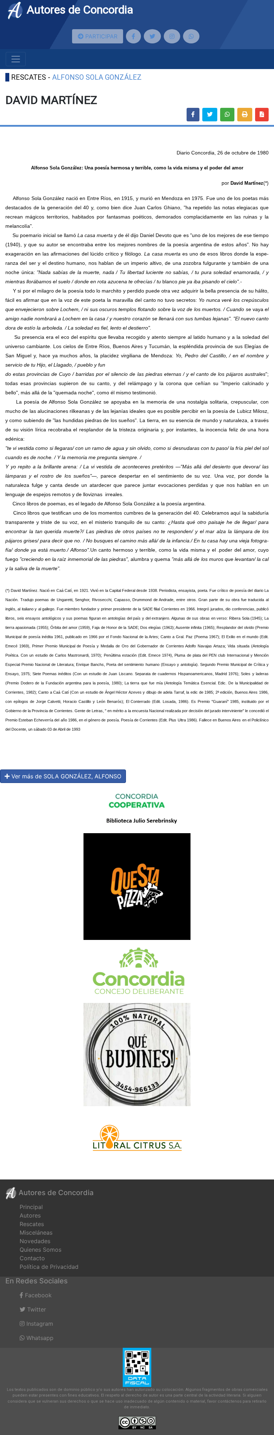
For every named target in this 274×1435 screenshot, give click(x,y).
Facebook (37, 1295)
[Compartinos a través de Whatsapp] (191, 36)
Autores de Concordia (78, 9)
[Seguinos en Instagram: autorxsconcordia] (172, 36)
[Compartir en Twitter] (209, 114)
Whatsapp (39, 1337)
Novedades (35, 1241)
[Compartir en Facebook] (193, 114)
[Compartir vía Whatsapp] (227, 114)
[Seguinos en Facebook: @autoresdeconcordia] (133, 36)
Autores (30, 1215)
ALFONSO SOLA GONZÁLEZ (97, 77)
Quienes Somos (40, 1249)
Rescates (32, 1224)
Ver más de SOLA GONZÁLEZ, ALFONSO (65, 776)
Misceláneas (36, 1232)
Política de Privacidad (49, 1266)
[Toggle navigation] (16, 59)
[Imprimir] (244, 114)
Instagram (39, 1323)
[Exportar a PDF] (262, 114)
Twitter (35, 1309)
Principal (31, 1206)
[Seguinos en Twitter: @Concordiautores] (152, 36)
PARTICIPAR (100, 36)
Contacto (32, 1258)
